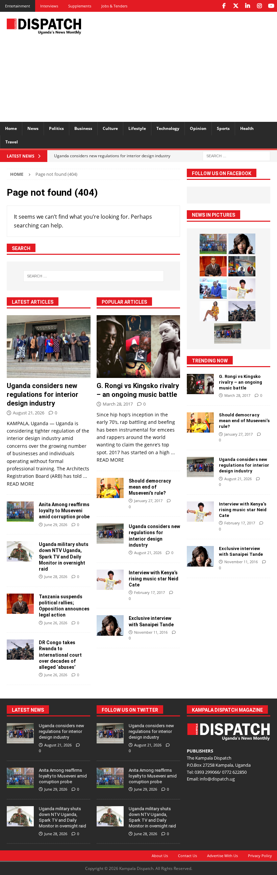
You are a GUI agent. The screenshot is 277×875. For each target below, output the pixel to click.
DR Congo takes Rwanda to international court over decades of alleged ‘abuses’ (60, 655)
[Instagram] (259, 6)
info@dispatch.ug (217, 779)
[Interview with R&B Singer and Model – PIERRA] (213, 311)
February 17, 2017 (149, 592)
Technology (167, 128)
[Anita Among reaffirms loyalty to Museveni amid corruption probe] (20, 511)
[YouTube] (271, 6)
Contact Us (187, 855)
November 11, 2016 (151, 632)
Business (83, 128)
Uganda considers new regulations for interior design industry (42, 394)
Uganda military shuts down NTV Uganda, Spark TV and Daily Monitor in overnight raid (64, 557)
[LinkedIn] (247, 6)
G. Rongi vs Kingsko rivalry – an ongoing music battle (240, 382)
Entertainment (17, 5)
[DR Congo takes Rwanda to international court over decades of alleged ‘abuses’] (20, 649)
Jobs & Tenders (114, 5)
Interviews (49, 5)
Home (11, 128)
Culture (110, 128)
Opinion (198, 128)
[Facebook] (224, 6)
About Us (160, 855)
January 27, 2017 (148, 500)
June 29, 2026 (55, 524)
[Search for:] (236, 155)
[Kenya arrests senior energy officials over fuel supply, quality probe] (241, 266)
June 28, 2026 (55, 576)
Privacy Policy (260, 855)
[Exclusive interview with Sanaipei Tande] (110, 625)
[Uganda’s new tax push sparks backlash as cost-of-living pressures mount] (213, 288)
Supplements (79, 5)
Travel (11, 142)
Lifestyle (137, 128)
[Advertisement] (189, 66)
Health (247, 128)
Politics (56, 128)
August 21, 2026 (28, 413)
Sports (223, 128)
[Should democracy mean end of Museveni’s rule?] (110, 488)
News (33, 128)
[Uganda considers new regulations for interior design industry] (49, 346)
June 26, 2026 (55, 622)
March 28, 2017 (118, 404)
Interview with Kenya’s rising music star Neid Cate (153, 578)
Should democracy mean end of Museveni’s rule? (150, 487)
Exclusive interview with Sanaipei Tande (241, 551)
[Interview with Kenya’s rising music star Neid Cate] (110, 580)
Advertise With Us (222, 855)
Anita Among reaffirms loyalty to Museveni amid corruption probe (64, 510)
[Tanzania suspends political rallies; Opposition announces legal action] (20, 604)
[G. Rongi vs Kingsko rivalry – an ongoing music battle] (138, 346)
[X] (236, 6)
